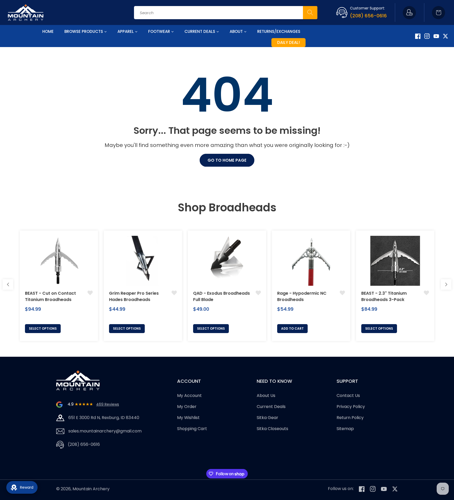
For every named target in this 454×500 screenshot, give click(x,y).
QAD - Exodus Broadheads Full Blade (221, 296)
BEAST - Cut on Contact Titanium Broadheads (50, 296)
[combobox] (225, 12)
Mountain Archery (91, 489)
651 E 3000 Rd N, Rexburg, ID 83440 (103, 418)
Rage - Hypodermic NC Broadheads (302, 296)
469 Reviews (107, 404)
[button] (438, 12)
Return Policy (350, 418)
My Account (189, 396)
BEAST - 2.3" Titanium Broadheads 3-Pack (384, 296)
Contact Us (348, 396)
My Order (187, 407)
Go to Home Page (227, 160)
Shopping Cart (192, 429)
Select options (43, 328)
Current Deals (271, 407)
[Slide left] (8, 284)
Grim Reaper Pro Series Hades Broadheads (134, 296)
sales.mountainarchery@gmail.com (105, 431)
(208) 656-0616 (368, 15)
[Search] (310, 12)
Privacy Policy (351, 407)
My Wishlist (188, 418)
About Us (266, 396)
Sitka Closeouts (272, 429)
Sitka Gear (267, 418)
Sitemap (345, 429)
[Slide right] (446, 284)
